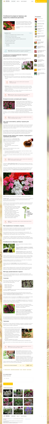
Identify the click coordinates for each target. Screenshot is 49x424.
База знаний (13, 1)
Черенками (7, 45)
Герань (21, 369)
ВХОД (32, 1)
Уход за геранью (29, 369)
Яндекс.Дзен (11, 418)
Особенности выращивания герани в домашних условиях (14, 34)
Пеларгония (24, 369)
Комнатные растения (7, 369)
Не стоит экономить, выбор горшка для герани (12, 37)
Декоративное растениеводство (15, 369)
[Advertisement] (24, 8)
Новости (18, 1)
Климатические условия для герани (11, 36)
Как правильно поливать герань (10, 40)
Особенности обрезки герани (10, 41)
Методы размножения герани (10, 43)
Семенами (7, 44)
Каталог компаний (23, 1)
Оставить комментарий (8, 383)
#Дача (42, 1)
